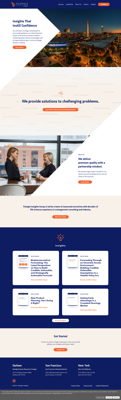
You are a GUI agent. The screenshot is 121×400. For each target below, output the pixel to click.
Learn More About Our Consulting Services (60, 109)
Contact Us (60, 350)
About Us (78, 4)
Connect (104, 4)
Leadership (69, 4)
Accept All (109, 397)
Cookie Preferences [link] (102, 385)
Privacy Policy (75, 385)
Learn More (20, 47)
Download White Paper (39, 280)
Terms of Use (88, 385)
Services (61, 4)
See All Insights (60, 320)
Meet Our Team (60, 217)
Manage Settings (100, 397)
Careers (85, 4)
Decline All (116, 397)
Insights (93, 4)
